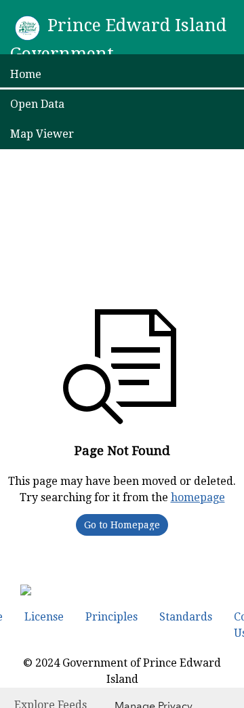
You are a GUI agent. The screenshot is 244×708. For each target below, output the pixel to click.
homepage (198, 497)
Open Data (37, 104)
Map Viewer (42, 133)
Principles (111, 616)
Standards (185, 616)
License (44, 616)
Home (25, 74)
